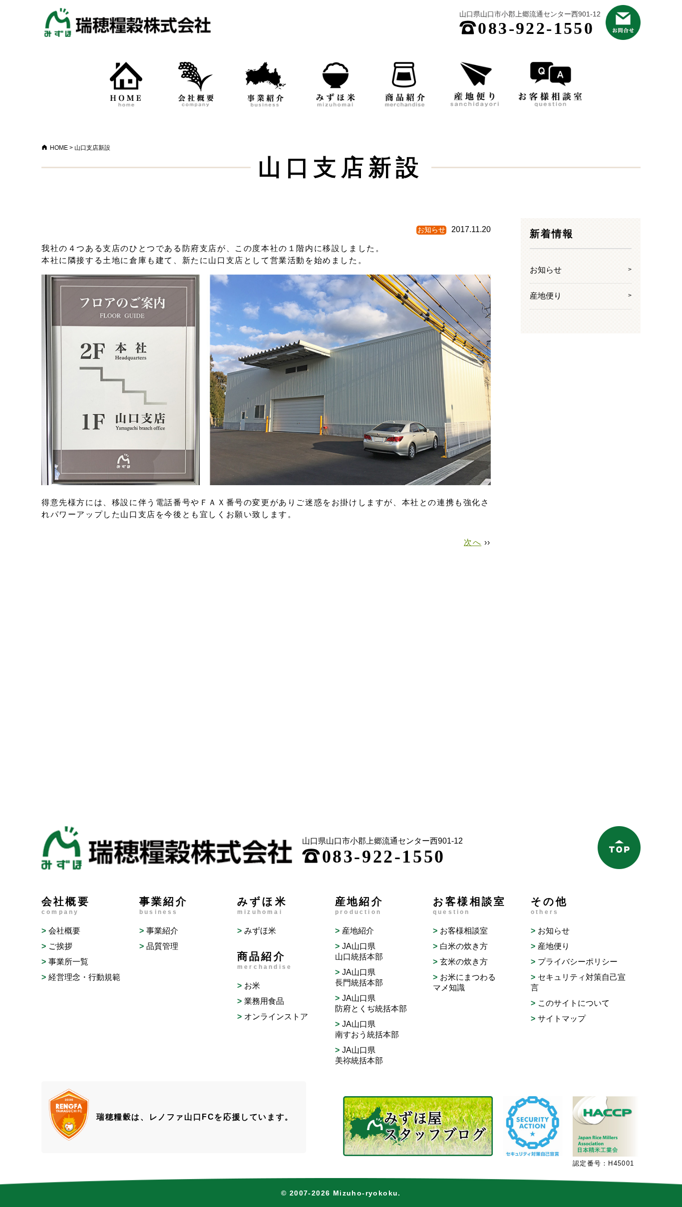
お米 (252, 985)
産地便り (546, 296)
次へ (472, 542)
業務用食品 (264, 1001)
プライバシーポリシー (578, 961)
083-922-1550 (526, 28)
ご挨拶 (60, 946)
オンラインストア (276, 1016)
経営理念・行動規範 (84, 977)
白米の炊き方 (464, 946)
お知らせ (546, 270)
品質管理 (162, 946)
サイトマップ (562, 1018)
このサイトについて (574, 1003)
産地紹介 (358, 930)
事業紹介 (162, 930)
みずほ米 (260, 930)
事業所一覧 (68, 961)
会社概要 (64, 930)
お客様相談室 (464, 930)
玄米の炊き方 (464, 961)
